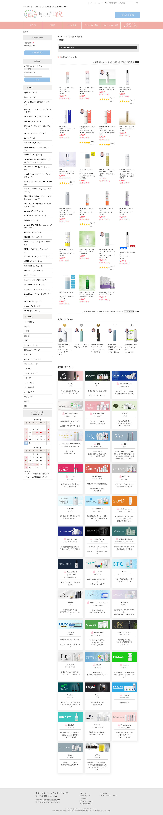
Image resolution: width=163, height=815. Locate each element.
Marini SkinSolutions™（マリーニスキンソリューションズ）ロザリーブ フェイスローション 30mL (107, 254)
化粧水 (26, 331)
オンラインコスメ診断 (111, 25)
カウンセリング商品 (91, 25)
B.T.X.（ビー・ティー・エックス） (37, 216)
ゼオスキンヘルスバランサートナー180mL (125, 89)
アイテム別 (29, 317)
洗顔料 (26, 326)
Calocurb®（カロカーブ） (34, 266)
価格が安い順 (104, 62)
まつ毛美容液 (29, 387)
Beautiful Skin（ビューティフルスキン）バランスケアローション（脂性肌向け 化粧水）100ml (67, 212)
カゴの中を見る (37, 53)
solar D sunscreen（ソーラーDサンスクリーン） (37, 175)
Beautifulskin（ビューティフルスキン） (37, 295)
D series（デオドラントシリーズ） (37, 289)
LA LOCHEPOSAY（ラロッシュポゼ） (36, 168)
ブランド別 (29, 87)
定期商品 (52, 25)
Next (136, 340)
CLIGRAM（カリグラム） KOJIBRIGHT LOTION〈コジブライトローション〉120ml (87, 174)
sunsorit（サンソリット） (34, 211)
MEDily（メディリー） (32, 311)
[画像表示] (136, 62)
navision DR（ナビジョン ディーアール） (38, 183)
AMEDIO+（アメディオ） (33, 232)
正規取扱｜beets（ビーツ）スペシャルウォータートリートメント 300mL (65, 349)
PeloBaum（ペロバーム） (34, 270)
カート (101, 3)
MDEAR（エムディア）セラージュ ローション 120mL (126, 129)
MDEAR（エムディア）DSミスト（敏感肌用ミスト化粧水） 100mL (87, 295)
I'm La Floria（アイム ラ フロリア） (37, 256)
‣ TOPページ (83, 793)
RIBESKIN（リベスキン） (33, 237)
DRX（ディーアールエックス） (35, 133)
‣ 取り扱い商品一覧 (85, 795)
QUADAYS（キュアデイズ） (34, 285)
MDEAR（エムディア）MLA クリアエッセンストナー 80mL (87, 251)
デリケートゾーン (31, 373)
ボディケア (28, 368)
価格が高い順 (115, 62)
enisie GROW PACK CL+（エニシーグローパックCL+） (38, 226)
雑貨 (26, 406)
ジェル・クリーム (31, 345)
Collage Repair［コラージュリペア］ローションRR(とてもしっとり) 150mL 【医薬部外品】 (107, 131)
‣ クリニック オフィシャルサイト (109, 795)
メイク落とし (29, 322)
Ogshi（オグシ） (30, 275)
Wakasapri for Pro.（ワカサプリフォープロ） (37, 110)
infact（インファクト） (33, 306)
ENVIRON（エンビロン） (33, 155)
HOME (60, 37)
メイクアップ (29, 383)
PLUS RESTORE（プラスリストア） (37, 117)
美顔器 (26, 401)
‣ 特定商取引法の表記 (85, 803)
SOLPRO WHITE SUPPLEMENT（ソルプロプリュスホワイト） (37, 160)
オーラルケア (29, 392)
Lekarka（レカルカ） (32, 220)
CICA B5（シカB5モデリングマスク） (37, 243)
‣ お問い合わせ (104, 793)
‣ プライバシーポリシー (86, 801)
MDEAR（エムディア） (33, 121)
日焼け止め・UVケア (32, 350)
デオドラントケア (31, 364)
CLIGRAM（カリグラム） (33, 301)
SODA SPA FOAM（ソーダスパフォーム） (37, 127)
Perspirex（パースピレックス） (36, 280)
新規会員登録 (127, 15)
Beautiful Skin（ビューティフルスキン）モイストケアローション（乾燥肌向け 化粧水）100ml (127, 174)
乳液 (26, 340)
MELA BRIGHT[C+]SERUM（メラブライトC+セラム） (38, 205)
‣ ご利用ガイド (84, 798)
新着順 (123, 62)
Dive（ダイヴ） (30, 138)
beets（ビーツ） (30, 97)
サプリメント (29, 397)
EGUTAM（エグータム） (33, 143)
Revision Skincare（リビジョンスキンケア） (37, 190)
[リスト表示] (138, 62)
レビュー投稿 (72, 25)
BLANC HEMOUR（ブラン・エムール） (37, 250)
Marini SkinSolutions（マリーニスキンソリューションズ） (37, 197)
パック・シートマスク (32, 359)
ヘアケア (27, 378)
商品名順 (130, 62)
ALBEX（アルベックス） (33, 261)
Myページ (93, 3)
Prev (61, 340)
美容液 (26, 336)
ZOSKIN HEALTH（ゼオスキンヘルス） (37, 103)
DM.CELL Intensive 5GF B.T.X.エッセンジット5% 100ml (66, 171)
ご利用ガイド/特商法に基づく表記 (130, 25)
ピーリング (28, 354)
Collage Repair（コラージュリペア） (36, 148)
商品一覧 (33, 25)
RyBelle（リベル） (31, 92)
